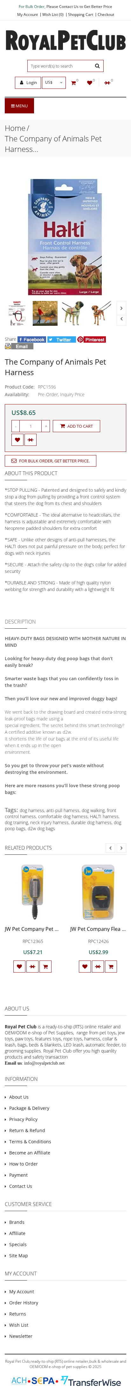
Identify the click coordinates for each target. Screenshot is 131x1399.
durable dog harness (91, 822)
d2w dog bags (41, 828)
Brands (16, 1222)
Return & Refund (27, 1130)
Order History (23, 1303)
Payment (18, 1175)
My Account (27, 15)
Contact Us (20, 1186)
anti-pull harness (62, 810)
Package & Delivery (29, 1108)
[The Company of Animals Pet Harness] (17, 313)
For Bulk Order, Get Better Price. (54, 461)
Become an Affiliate (29, 1153)
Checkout (106, 15)
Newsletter (20, 1336)
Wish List (18, 1325)
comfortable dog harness (63, 816)
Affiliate (17, 1233)
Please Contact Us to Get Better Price (79, 6)
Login (31, 82)
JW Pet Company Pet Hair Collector (46, 928)
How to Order (23, 1164)
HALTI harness (104, 816)
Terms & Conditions (30, 1141)
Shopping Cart (80, 15)
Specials (18, 1244)
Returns (17, 1314)
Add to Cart (79, 426)
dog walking (93, 810)
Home (15, 128)
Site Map (18, 1256)
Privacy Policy (23, 1119)
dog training (16, 822)
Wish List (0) (53, 15)
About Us (19, 1097)
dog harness (32, 810)
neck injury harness (49, 822)
